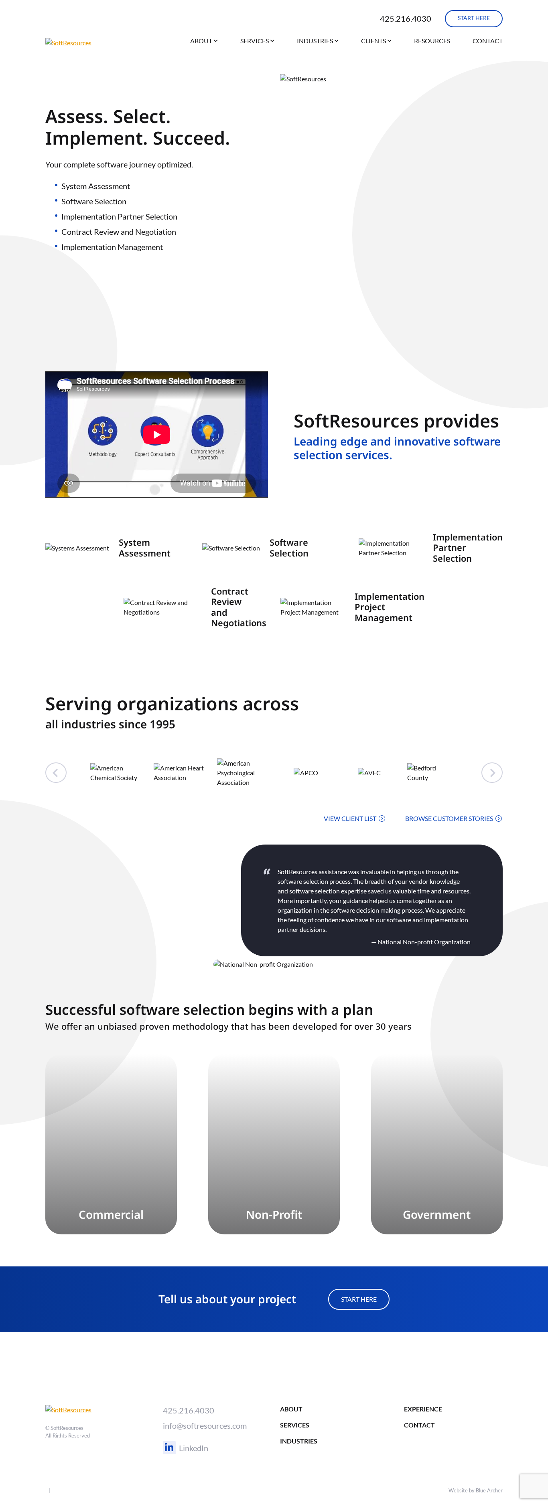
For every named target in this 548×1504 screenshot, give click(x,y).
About (201, 40)
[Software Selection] (274, 547)
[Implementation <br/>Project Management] (352, 607)
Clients (373, 40)
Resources (432, 40)
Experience (423, 1409)
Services (254, 40)
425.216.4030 (405, 19)
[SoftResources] (86, 43)
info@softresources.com (205, 1425)
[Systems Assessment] (117, 547)
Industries (315, 40)
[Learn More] (111, 1144)
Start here (474, 18)
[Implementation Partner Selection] (431, 548)
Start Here (359, 1299)
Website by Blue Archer (476, 1490)
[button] (216, 42)
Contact (488, 40)
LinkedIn (193, 1448)
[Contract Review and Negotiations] (196, 607)
